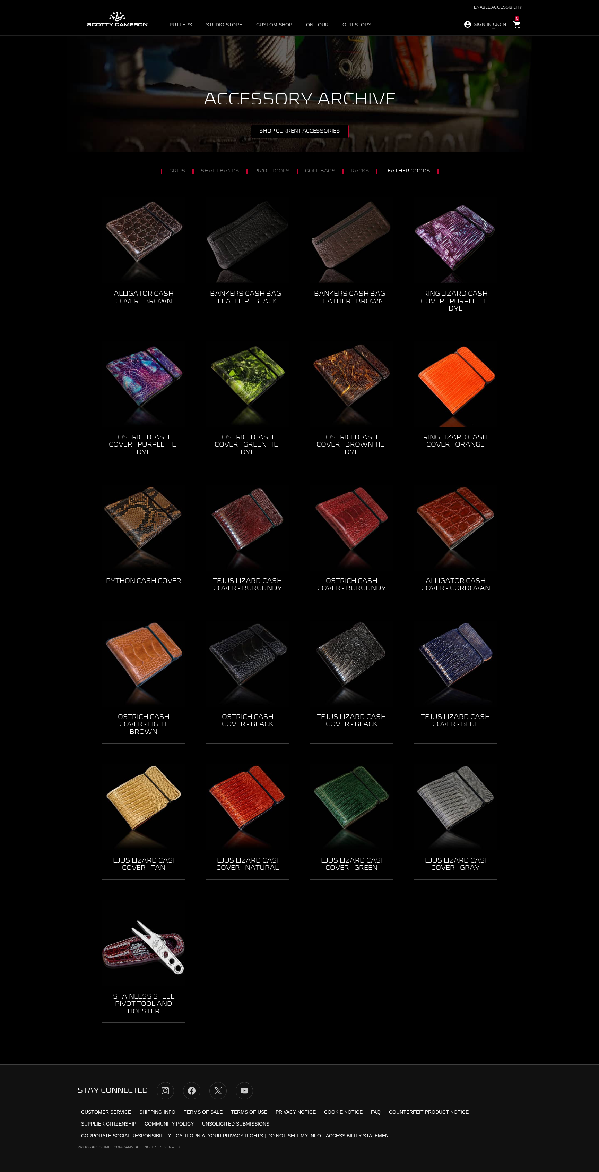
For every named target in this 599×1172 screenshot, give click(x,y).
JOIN (500, 24)
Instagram (165, 1090)
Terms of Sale (203, 1112)
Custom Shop (274, 24)
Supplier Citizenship (108, 1124)
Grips (177, 171)
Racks (360, 171)
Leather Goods (407, 171)
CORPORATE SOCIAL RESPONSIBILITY (126, 1135)
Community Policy (169, 1124)
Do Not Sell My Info (294, 1135)
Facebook (191, 1090)
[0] (517, 24)
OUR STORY (356, 24)
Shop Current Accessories (299, 131)
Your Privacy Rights (235, 1135)
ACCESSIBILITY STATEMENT (359, 1135)
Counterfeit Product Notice (429, 1112)
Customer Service (106, 1112)
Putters (181, 24)
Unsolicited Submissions (235, 1124)
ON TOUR (317, 24)
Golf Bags (320, 171)
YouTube (244, 1090)
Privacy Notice (296, 1112)
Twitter (218, 1090)
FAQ (376, 1112)
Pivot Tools (272, 171)
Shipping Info (157, 1112)
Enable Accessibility (498, 7)
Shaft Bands (220, 171)
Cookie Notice (343, 1112)
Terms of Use (249, 1112)
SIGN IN (483, 24)
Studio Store (224, 24)
